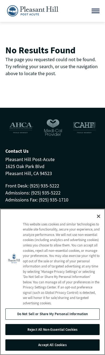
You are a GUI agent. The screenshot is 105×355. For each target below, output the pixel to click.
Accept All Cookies (52, 345)
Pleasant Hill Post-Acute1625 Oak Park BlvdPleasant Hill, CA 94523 (30, 166)
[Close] (98, 216)
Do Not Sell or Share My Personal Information (52, 314)
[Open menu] (96, 11)
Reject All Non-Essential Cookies (52, 329)
